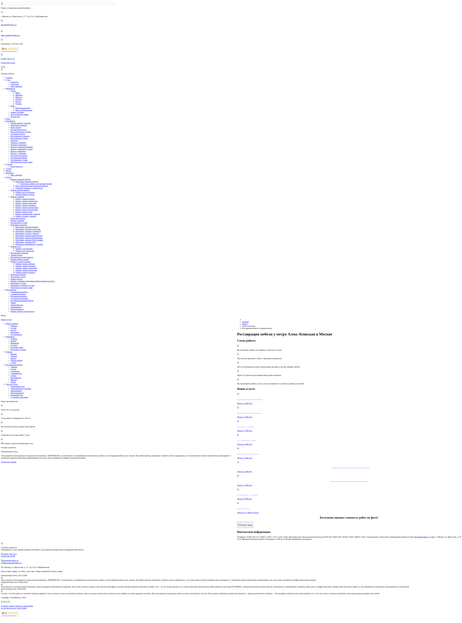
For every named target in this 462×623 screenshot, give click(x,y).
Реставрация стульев (19, 160)
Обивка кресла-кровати (25, 192)
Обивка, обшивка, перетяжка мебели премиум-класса (33, 281)
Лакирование (16, 307)
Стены (13, 363)
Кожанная (15, 332)
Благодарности (17, 166)
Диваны (14, 326)
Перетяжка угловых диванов (27, 234)
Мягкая (14, 354)
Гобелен (18, 99)
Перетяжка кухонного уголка (23, 285)
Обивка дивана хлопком (25, 266)
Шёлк (17, 93)
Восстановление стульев (21, 132)
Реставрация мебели (19, 158)
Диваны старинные (19, 145)
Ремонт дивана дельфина (25, 205)
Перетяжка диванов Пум (25, 242)
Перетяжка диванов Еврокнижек (28, 238)
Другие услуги (12, 384)
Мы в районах (16, 175)
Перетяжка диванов (19, 125)
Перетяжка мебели (18, 275)
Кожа (13, 106)
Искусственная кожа (23, 110)
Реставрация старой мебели (22, 257)
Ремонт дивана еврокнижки (26, 208)
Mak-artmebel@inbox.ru (10, 35)
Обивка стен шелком (23, 249)
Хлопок (18, 104)
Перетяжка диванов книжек (26, 227)
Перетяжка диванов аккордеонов (28, 236)
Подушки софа (17, 347)
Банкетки (14, 140)
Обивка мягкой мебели (20, 190)
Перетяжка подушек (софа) (22, 288)
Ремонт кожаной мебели (21, 179)
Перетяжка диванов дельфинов (28, 231)
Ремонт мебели (12, 324)
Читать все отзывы (8, 462)
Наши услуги (6, 320)
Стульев (14, 345)
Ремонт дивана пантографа (26, 210)
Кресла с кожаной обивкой (22, 147)
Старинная (15, 371)
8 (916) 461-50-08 (8, 63)
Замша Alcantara (17, 112)
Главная (9, 78)
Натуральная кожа (22, 108)
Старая (13, 376)
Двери (13, 303)
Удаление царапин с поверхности (29, 188)
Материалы (10, 89)
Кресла (13, 330)
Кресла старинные (18, 151)
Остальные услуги (18, 277)
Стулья (13, 328)
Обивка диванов (17, 221)
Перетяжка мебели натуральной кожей (36, 184)
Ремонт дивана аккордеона (26, 201)
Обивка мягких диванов (21, 123)
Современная (16, 373)
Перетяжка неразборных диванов (29, 244)
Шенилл (18, 97)
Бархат (18, 102)
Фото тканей (16, 127)
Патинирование (17, 309)
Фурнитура (15, 117)
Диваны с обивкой (18, 143)
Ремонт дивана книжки (25, 199)
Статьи (9, 169)
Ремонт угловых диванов (25, 216)
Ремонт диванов (17, 197)
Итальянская (16, 378)
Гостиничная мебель (19, 156)
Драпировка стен (18, 386)
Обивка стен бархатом (24, 251)
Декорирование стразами (21, 389)
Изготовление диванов (20, 136)
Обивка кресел (17, 255)
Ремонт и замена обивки (21, 262)
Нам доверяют (16, 86)
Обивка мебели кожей (20, 259)
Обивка (9, 352)
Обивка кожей (16, 360)
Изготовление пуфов (19, 138)
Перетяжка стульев (18, 283)
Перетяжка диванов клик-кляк (27, 229)
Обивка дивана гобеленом (26, 268)
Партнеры (15, 84)
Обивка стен (16, 246)
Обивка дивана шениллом (26, 270)
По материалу (16, 335)
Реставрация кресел (19, 130)
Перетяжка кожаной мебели (26, 182)
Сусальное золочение (19, 298)
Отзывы (9, 164)
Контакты (10, 173)
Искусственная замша (20, 114)
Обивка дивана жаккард (25, 272)
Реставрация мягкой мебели (22, 301)
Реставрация (11, 290)
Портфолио (10, 121)
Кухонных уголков (18, 350)
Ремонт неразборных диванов (27, 214)
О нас (8, 80)
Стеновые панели (18, 134)
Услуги (9, 177)
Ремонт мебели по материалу (23, 311)
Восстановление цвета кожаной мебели (31, 186)
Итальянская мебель (19, 296)
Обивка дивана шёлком (25, 264)
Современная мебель (19, 292)
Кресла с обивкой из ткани (22, 149)
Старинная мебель (18, 294)
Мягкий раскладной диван (21, 162)
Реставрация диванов (19, 253)
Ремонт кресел (16, 279)
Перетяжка (10, 337)
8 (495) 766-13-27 (8, 59)
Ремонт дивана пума (23, 212)
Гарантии (14, 82)
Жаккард (19, 95)
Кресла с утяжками (18, 153)
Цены (8, 119)
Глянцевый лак (17, 305)
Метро (8, 171)
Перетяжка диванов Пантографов (29, 240)
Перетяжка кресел (18, 218)
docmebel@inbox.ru (8, 25)
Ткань (13, 91)
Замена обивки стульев (24, 195)
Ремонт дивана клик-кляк (25, 203)
